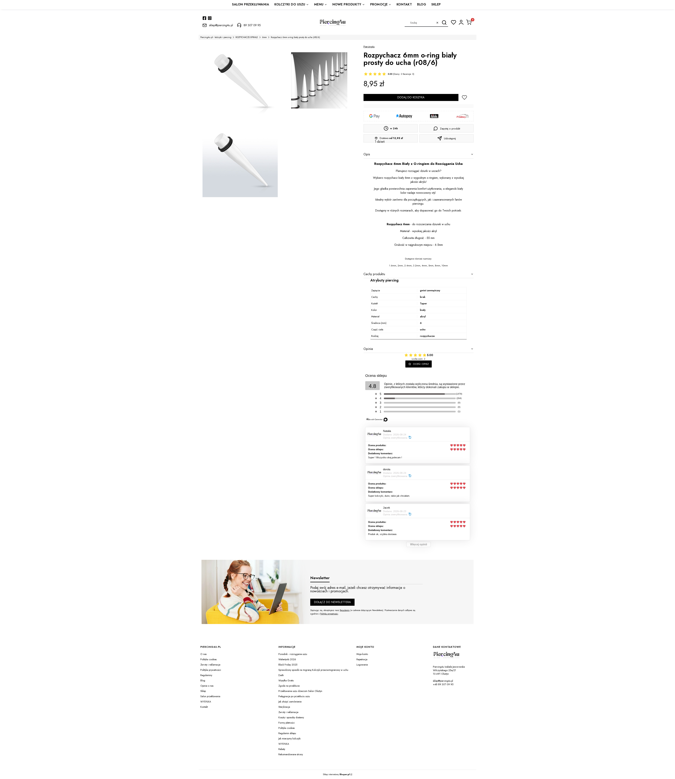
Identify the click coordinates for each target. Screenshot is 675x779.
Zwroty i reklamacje (210, 664)
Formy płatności (286, 722)
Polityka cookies (208, 659)
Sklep (203, 691)
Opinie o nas (206, 686)
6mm (264, 37)
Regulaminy (206, 675)
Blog (202, 680)
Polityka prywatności (210, 670)
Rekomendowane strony (290, 754)
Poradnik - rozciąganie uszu (292, 654)
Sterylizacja (284, 707)
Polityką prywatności (329, 613)
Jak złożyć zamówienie (289, 701)
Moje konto (362, 654)
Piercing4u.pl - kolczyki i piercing (215, 37)
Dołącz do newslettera (332, 602)
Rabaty (281, 749)
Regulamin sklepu (287, 733)
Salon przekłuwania (210, 696)
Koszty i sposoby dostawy (291, 717)
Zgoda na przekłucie (289, 686)
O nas (203, 654)
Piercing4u (369, 46)
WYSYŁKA (205, 701)
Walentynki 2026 (287, 659)
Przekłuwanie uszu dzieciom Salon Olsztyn (300, 691)
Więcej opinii (418, 544)
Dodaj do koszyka (411, 97)
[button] (444, 23)
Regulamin (345, 610)
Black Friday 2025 (287, 664)
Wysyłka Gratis (286, 680)
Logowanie (362, 664)
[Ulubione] (453, 22)
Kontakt (204, 707)
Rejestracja (361, 659)
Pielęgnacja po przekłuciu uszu (294, 696)
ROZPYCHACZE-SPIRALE (247, 37)
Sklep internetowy (336, 774)
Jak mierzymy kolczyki (289, 738)
